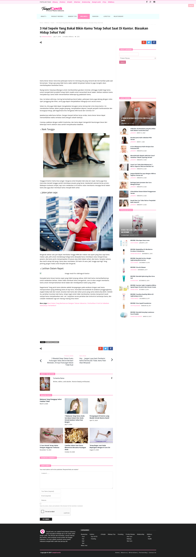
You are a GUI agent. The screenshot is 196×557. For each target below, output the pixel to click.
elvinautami (125, 235)
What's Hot (84, 545)
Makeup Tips (111, 534)
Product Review (130, 534)
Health (70, 2)
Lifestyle (103, 534)
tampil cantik (97, 2)
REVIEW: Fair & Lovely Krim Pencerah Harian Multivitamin (134, 231)
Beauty (55, 2)
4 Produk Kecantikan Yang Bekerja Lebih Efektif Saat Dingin (137, 119)
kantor (49, 342)
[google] (144, 42)
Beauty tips (84, 534)
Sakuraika (133, 269)
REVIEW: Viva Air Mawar (138, 267)
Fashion (63, 2)
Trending (93, 539)
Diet (149, 536)
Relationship (140, 534)
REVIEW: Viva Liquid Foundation (140, 303)
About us (124, 552)
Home (41, 22)
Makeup (129, 539)
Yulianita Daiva (47, 36)
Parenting (120, 534)
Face (83, 536)
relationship (86, 2)
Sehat (56, 342)
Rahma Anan (134, 289)
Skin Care (129, 541)
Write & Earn (133, 552)
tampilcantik (56, 552)
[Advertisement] (76, 63)
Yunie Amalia (134, 298)
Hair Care (129, 536)
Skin (83, 543)
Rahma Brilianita (135, 253)
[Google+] (150, 2)
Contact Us (152, 552)
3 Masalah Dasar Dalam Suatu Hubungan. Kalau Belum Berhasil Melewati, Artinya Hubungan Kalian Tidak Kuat (60, 360)
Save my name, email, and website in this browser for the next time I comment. (61, 506)
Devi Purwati (134, 242)
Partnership (143, 552)
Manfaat (77, 2)
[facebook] (154, 42)
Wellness (111, 2)
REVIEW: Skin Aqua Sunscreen (140, 240)
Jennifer (123, 123)
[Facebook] (147, 2)
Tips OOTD (94, 536)
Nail (83, 541)
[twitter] (149, 42)
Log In (191, 5)
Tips (105, 2)
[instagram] (154, 2)
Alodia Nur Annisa (136, 316)
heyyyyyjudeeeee (135, 305)
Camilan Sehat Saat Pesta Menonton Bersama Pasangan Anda (75, 447)
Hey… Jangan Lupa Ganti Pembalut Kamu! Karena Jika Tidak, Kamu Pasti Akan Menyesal (92, 359)
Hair (83, 539)
